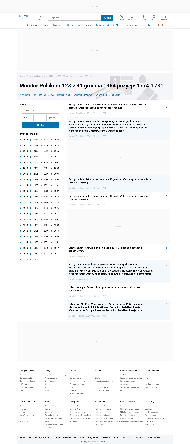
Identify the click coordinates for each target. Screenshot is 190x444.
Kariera (106, 437)
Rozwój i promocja (26, 415)
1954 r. (50, 76)
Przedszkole (50, 406)
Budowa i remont (152, 384)
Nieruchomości (132, 25)
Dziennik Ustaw (46, 95)
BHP (46, 387)
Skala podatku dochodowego (132, 421)
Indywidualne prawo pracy (55, 375)
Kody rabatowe (151, 412)
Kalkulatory (100, 402)
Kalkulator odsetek (102, 415)
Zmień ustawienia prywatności (69, 437)
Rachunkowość (25, 378)
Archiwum (149, 409)
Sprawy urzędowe (77, 384)
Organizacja (24, 406)
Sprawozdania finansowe (130, 387)
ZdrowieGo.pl (150, 406)
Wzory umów (150, 415)
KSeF (161, 25)
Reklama (139, 437)
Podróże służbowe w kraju (131, 406)
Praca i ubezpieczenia (104, 381)
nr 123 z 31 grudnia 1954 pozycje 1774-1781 (74, 76)
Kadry (45, 25)
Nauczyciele (49, 412)
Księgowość (32, 25)
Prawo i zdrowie (76, 393)
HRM (47, 390)
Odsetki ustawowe (127, 418)
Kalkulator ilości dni (103, 409)
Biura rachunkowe (128, 371)
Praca (72, 387)
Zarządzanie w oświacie (54, 418)
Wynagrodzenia (51, 378)
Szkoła (47, 409)
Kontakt (127, 437)
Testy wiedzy (50, 428)
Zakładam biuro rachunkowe (131, 375)
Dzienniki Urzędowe (83, 95)
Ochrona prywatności (39, 437)
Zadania (22, 412)
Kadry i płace (24, 418)
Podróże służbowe (127, 415)
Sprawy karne (75, 378)
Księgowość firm (27, 371)
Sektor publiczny (72, 25)
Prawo (88, 25)
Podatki (22, 375)
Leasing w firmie (101, 387)
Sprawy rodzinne (76, 375)
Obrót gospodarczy (27, 381)
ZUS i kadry (24, 384)
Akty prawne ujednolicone (80, 418)
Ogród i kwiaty (151, 387)
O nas (22, 437)
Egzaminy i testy (51, 415)
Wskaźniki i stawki (128, 402)
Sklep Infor (74, 390)
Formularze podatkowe (154, 418)
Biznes (56, 25)
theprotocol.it (150, 421)
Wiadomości (150, 375)
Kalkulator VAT (101, 412)
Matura (47, 421)
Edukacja (149, 25)
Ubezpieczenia (51, 381)
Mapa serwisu (154, 437)
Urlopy (47, 384)
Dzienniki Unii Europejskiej (108, 95)
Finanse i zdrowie (102, 390)
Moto (118, 25)
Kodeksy (73, 421)
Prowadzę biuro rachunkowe (131, 378)
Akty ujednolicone (28, 95)
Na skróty (149, 402)
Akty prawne (75, 402)
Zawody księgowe (26, 387)
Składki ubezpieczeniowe (130, 412)
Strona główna (25, 76)
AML (122, 390)
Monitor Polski (39, 76)
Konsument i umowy (78, 381)
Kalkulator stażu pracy (104, 418)
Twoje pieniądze (103, 25)
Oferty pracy (150, 424)
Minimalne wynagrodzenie (131, 409)
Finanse (148, 381)
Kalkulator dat (100, 406)
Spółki (97, 378)
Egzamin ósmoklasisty (54, 424)
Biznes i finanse (101, 375)
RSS (116, 437)
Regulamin (93, 437)
